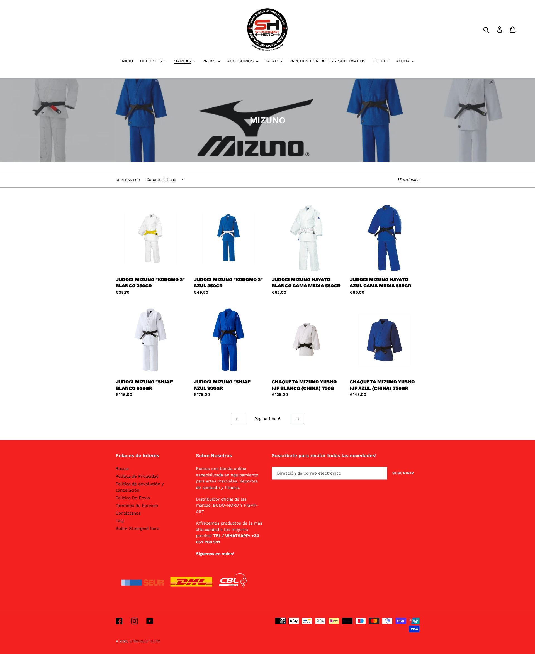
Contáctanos (128, 513)
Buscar (122, 468)
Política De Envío (133, 497)
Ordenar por (128, 180)
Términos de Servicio (137, 505)
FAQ (120, 520)
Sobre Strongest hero (137, 528)
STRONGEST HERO (144, 641)
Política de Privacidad (137, 476)
